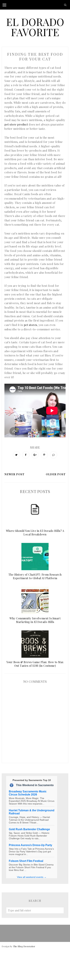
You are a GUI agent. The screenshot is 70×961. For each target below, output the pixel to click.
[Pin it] (44, 454)
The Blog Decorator (24, 946)
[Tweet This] (16, 454)
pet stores (30, 325)
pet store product (16, 124)
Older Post (56, 474)
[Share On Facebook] (25, 454)
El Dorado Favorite (35, 27)
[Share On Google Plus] (35, 454)
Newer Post (14, 474)
